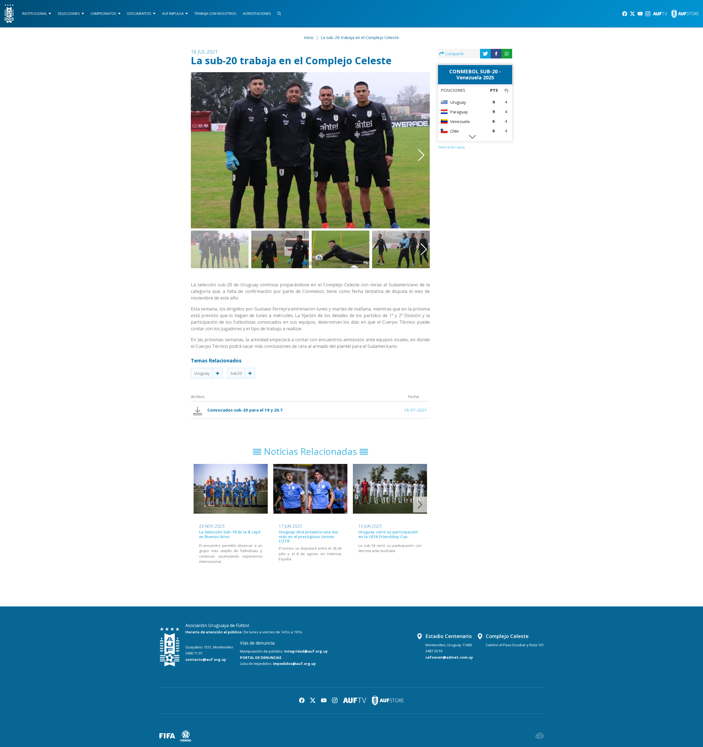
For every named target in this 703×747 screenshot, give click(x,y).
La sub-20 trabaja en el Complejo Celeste (360, 37)
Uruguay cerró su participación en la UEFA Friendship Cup (388, 534)
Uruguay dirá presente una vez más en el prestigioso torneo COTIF (308, 536)
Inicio (309, 37)
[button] (413, 142)
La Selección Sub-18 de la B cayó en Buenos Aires (230, 534)
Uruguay (202, 373)
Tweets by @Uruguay (451, 147)
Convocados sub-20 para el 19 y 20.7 (245, 410)
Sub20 (236, 373)
